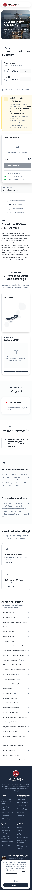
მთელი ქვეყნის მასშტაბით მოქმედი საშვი (7, 801)
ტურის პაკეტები (6, 845)
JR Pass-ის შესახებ (7, 819)
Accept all (15, 885)
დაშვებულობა (5, 816)
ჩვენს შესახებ (21, 827)
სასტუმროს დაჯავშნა (7, 841)
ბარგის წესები (21, 806)
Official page (17, 371)
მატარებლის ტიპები (23, 802)
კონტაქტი (20, 831)
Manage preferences (16, 877)
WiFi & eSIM (5, 827)
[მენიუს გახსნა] (27, 5)
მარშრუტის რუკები (23, 809)
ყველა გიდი (21, 799)
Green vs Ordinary (7, 812)
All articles (20, 812)
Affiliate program (22, 837)
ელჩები (19, 834)
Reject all (16, 881)
